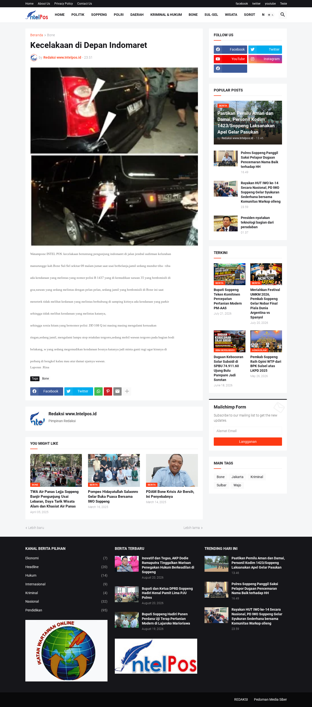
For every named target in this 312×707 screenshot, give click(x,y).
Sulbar (221, 485)
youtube (270, 3)
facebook (242, 3)
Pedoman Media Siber (270, 699)
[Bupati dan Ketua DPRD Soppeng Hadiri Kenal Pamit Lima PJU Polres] (127, 594)
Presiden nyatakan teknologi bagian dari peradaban (257, 222)
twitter (256, 3)
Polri (119, 15)
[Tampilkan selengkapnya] (127, 391)
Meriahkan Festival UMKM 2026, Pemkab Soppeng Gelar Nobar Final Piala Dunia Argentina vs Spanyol (265, 303)
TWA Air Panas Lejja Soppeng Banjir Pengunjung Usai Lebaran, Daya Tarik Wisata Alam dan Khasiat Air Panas (54, 499)
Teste (283, 3)
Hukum (66, 575)
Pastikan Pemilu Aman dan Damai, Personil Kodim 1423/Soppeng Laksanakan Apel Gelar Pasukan (258, 562)
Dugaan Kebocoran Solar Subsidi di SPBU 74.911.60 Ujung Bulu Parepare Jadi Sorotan (228, 368)
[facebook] (230, 68)
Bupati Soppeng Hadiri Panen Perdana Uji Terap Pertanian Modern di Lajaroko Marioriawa (166, 618)
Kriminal (257, 477)
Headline (66, 567)
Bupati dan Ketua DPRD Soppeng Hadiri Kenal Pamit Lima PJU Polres (167, 593)
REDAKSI (241, 699)
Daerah (137, 15)
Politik (77, 15)
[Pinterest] (108, 391)
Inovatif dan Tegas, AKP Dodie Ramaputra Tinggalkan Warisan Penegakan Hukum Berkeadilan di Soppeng (168, 565)
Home (29, 3)
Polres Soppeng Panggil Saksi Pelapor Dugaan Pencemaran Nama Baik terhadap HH (259, 160)
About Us (44, 3)
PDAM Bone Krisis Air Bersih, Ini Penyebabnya (170, 494)
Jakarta (238, 477)
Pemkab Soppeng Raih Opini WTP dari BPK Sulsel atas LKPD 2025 (265, 364)
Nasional (66, 601)
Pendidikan (66, 610)
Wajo (237, 485)
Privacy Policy (63, 3)
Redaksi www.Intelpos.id (73, 413)
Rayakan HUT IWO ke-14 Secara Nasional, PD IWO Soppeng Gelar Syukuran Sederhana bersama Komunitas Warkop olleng (261, 192)
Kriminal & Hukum (166, 15)
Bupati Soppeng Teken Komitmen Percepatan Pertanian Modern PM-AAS (228, 299)
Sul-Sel (211, 15)
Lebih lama (192, 528)
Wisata (231, 15)
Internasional (66, 584)
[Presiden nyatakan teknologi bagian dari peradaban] (226, 223)
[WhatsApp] (98, 391)
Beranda (36, 35)
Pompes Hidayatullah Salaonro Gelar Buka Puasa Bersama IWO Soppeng (113, 496)
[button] (271, 14)
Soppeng (99, 15)
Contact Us (84, 3)
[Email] (117, 391)
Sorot (249, 15)
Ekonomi (66, 558)
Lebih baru (36, 528)
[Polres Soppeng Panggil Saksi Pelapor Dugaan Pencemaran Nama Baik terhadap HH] (226, 158)
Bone (193, 15)
